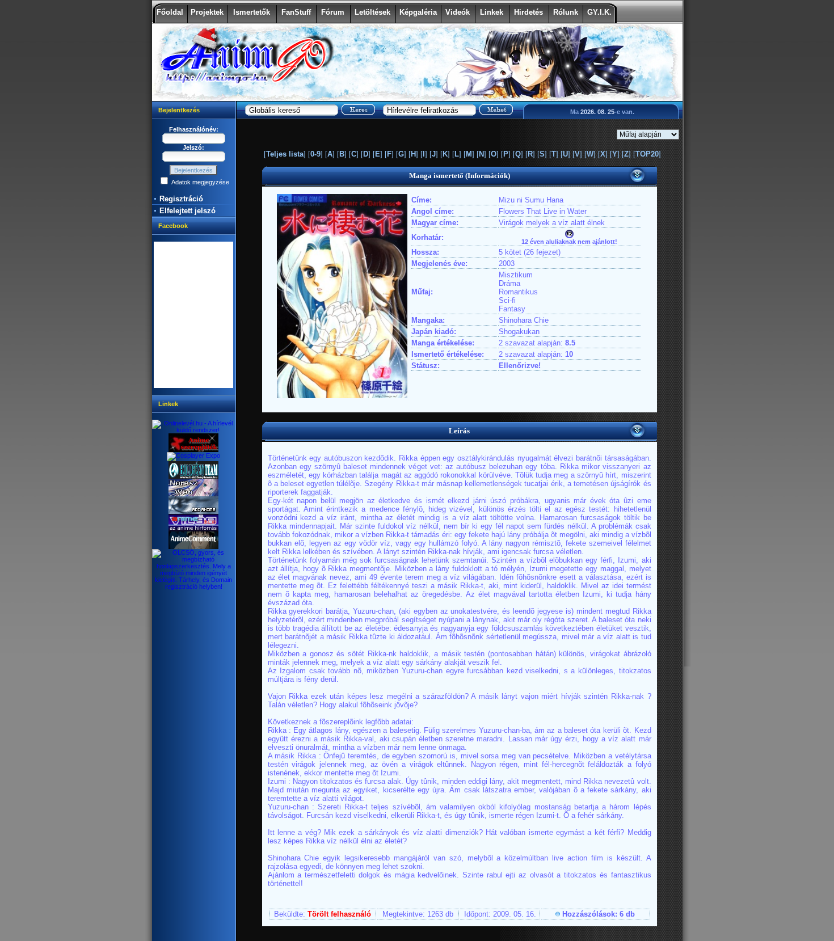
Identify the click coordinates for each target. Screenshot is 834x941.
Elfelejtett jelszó (187, 210)
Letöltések (372, 12)
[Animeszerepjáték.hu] (193, 449)
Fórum (332, 12)
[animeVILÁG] (193, 529)
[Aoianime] (193, 511)
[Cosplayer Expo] (193, 455)
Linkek (491, 12)
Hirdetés (528, 12)
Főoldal (170, 12)
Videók (457, 12)
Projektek (207, 12)
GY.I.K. (599, 12)
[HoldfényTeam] (193, 476)
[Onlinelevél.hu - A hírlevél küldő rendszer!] (193, 430)
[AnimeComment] (193, 546)
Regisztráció (181, 199)
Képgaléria (418, 12)
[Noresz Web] (193, 494)
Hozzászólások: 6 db (598, 914)
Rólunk (565, 12)
